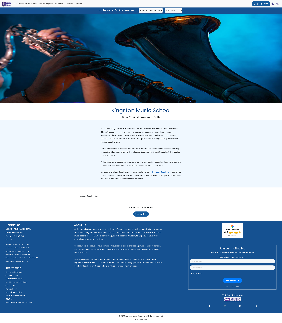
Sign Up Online (262, 3)
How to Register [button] (46, 3)
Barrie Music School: (12, 261)
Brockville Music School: (13, 255)
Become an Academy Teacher (19, 302)
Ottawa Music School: (13, 248)
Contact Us (141, 214)
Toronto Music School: (13, 244)
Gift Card (9, 299)
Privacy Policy (11, 289)
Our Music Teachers (160, 172)
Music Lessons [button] (31, 3)
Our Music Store (12, 275)
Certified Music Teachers (16, 282)
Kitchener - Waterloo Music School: (17, 258)
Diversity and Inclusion (15, 295)
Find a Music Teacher (15, 272)
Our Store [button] (69, 3)
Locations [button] (59, 3)
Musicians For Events (14, 279)
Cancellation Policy (14, 292)
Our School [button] (19, 3)
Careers (78, 3)
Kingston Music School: (13, 251)
